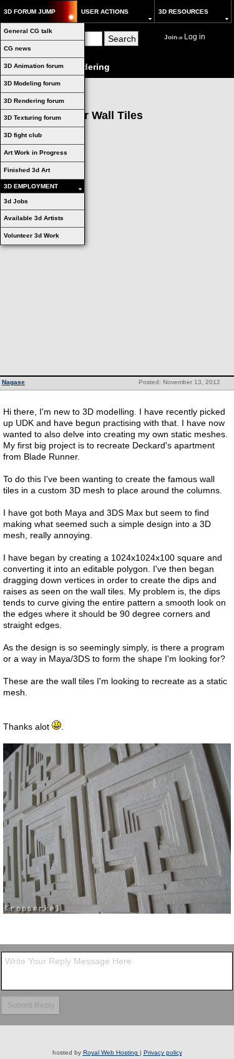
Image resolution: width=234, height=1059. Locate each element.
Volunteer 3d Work (31, 235)
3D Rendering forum (34, 100)
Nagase (13, 382)
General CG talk (28, 30)
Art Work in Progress (35, 152)
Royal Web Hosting (111, 1052)
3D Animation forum (34, 65)
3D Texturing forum (32, 117)
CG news (17, 48)
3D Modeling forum (32, 83)
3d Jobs (16, 201)
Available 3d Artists (34, 218)
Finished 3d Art (27, 170)
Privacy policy (163, 1052)
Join (170, 37)
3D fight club (23, 135)
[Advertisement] (117, 252)
